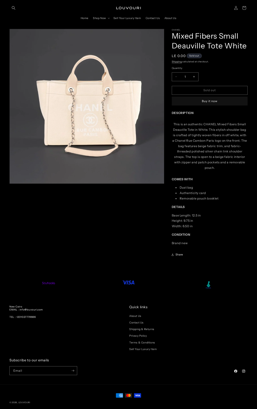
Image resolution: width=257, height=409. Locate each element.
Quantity (177, 68)
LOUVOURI (24, 402)
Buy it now (209, 101)
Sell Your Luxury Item (143, 349)
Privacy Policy (138, 335)
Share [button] (179, 254)
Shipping (177, 61)
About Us (135, 316)
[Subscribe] (73, 370)
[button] (13, 8)
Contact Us (136, 322)
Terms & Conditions (142, 342)
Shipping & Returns (141, 329)
